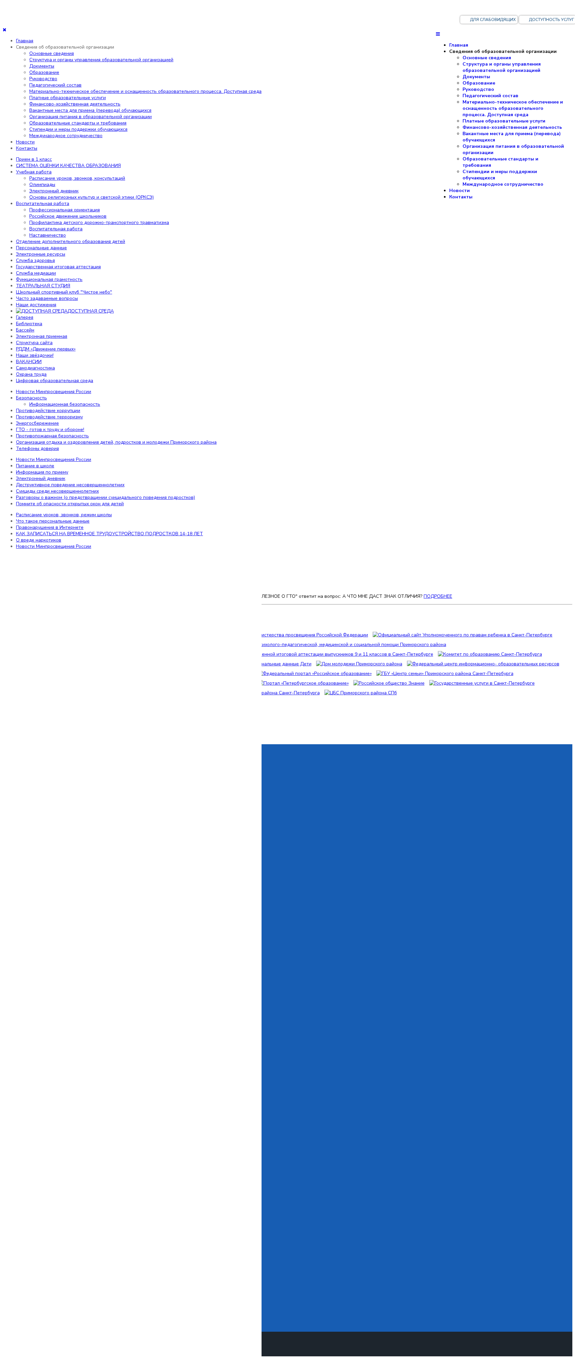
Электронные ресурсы (40, 254)
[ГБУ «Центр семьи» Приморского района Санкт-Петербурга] (444, 673)
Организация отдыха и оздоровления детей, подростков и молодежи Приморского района (116, 442)
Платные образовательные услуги (504, 121)
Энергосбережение (37, 423)
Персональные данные (41, 248)
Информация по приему (42, 472)
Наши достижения (36, 305)
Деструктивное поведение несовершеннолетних (70, 485)
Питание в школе (35, 466)
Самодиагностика (35, 368)
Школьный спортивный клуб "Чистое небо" (64, 292)
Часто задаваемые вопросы (47, 298)
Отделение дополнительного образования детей (70, 241)
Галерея (24, 317)
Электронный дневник (54, 191)
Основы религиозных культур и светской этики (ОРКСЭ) (91, 197)
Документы (476, 77)
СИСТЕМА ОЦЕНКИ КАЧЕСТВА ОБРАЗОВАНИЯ (68, 165)
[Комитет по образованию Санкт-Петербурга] (490, 654)
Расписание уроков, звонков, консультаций (77, 178)
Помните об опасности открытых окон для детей (70, 504)
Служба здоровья (35, 260)
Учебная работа (34, 172)
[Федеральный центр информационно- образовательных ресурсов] (483, 664)
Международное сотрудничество (503, 184)
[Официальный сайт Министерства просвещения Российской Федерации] (285, 635)
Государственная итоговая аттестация (58, 267)
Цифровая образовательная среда (54, 380)
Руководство (478, 89)
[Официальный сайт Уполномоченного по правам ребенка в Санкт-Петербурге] (462, 635)
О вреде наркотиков (38, 540)
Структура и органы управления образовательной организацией (502, 67)
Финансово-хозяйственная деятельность (512, 127)
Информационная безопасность (64, 404)
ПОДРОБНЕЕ (438, 596)
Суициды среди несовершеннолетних (57, 491)
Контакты (461, 197)
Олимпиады (42, 184)
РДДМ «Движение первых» (46, 349)
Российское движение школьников (67, 216)
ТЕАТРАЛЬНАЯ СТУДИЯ (43, 286)
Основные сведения (487, 58)
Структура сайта (34, 343)
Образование (479, 83)
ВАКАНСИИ (29, 361)
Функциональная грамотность (49, 279)
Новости (459, 190)
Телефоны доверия (37, 448)
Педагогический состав (490, 96)
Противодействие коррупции (48, 410)
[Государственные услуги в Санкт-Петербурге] (482, 683)
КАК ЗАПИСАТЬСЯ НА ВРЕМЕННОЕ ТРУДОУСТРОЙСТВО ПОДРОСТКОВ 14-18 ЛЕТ (109, 534)
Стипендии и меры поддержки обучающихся (500, 174)
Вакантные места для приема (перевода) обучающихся (512, 136)
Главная (458, 45)
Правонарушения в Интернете (50, 527)
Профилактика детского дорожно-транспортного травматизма (99, 222)
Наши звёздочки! (35, 355)
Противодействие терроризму (49, 417)
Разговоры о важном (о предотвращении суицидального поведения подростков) (105, 497)
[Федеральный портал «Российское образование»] (315, 673)
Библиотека (29, 324)
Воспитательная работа (42, 203)
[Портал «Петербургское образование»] (303, 683)
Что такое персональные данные (53, 521)
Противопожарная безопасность (52, 436)
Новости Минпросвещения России (53, 391)
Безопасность (31, 398)
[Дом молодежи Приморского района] (359, 664)
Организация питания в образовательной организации (513, 149)
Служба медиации (36, 273)
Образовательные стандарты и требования (500, 162)
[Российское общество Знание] (389, 683)
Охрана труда (31, 374)
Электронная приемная (41, 336)
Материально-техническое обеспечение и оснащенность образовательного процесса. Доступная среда (513, 108)
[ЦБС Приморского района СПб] (360, 693)
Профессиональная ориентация (64, 210)
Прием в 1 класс (34, 159)
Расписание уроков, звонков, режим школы (64, 515)
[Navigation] (438, 34)
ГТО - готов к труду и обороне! (50, 429)
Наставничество (47, 235)
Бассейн (25, 330)
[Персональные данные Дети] (277, 664)
